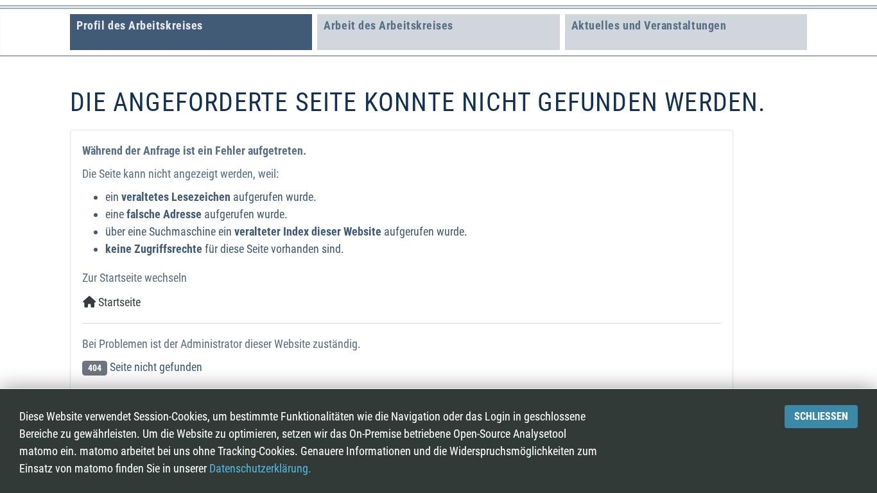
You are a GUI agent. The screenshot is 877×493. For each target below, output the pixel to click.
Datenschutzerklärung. (260, 468)
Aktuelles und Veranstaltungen (649, 25)
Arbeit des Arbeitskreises (388, 25)
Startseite (118, 302)
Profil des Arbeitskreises (139, 25)
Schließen (821, 416)
